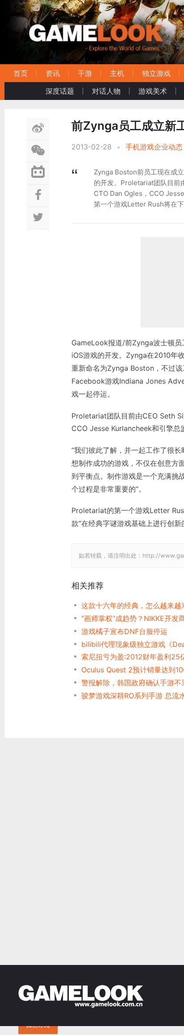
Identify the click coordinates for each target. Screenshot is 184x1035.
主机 (117, 73)
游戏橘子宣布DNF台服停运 (124, 631)
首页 (20, 73)
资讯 (53, 73)
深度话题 (60, 91)
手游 (85, 73)
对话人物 (106, 91)
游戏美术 (152, 91)
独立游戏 (156, 73)
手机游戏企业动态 (154, 146)
